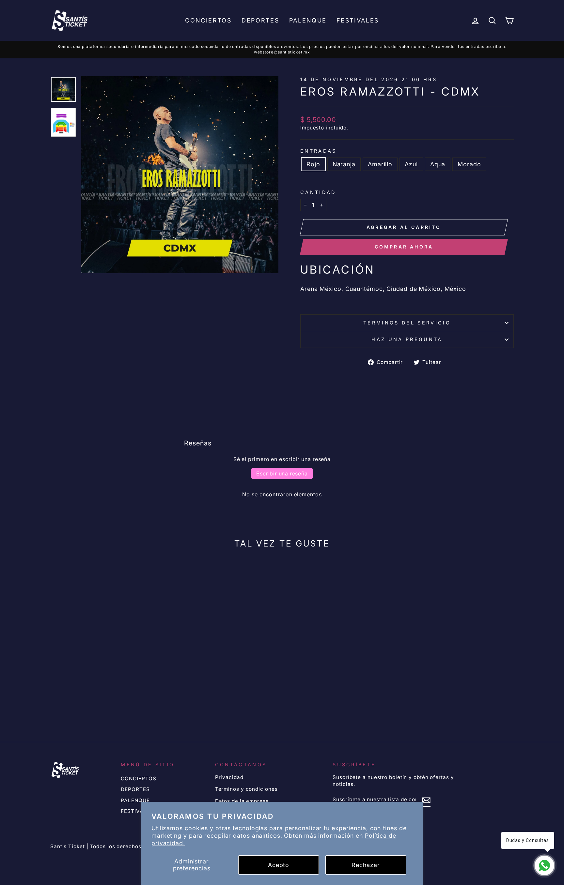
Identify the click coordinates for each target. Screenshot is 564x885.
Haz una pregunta (406, 339)
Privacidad (229, 777)
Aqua (438, 164)
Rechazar (366, 865)
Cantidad (318, 192)
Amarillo (380, 164)
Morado (469, 164)
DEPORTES (260, 20)
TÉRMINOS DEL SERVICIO (407, 322)
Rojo (313, 164)
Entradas (318, 151)
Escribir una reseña (281, 473)
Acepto (278, 865)
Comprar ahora (404, 246)
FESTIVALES (358, 20)
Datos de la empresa (242, 801)
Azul (411, 164)
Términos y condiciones (246, 789)
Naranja (344, 164)
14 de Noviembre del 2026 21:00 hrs (368, 79)
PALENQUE (308, 20)
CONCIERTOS (208, 20)
